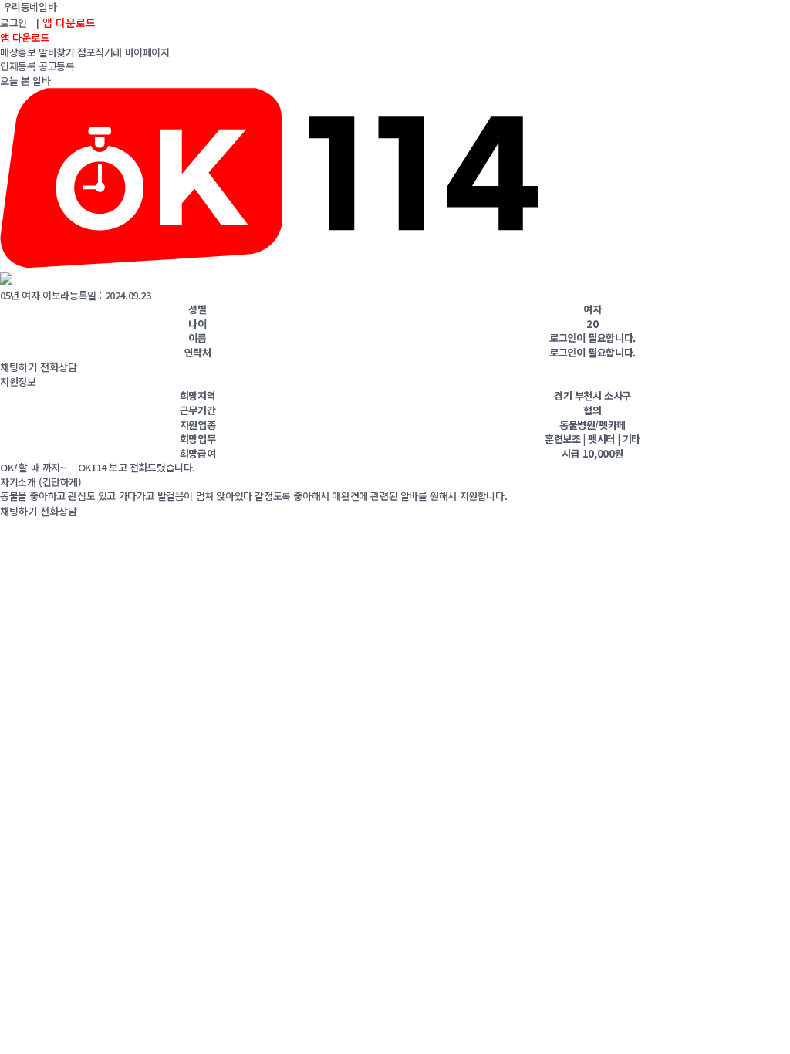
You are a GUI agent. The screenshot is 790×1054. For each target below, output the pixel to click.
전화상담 (58, 367)
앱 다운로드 (69, 22)
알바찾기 (56, 52)
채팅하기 (18, 367)
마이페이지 (147, 52)
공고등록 (56, 66)
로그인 (13, 22)
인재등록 (17, 66)
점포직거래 (99, 52)
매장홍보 (17, 52)
